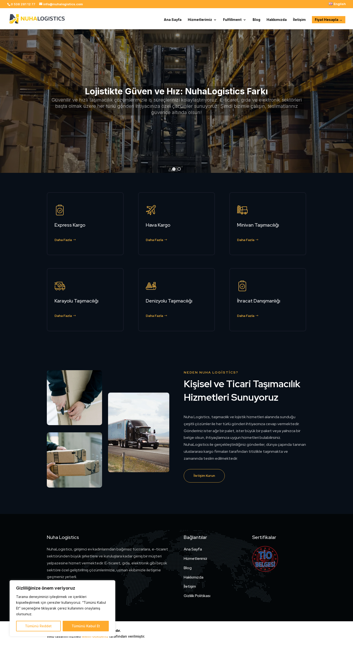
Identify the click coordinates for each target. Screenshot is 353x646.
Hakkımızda (277, 20)
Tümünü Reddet (38, 626)
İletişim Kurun (204, 475)
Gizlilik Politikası (197, 595)
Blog (256, 20)
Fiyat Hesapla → (328, 20)
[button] (174, 169)
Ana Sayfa (173, 20)
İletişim (299, 20)
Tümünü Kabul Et (86, 626)
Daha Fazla (63, 240)
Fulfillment (232, 20)
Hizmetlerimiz (200, 20)
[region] (62, 608)
